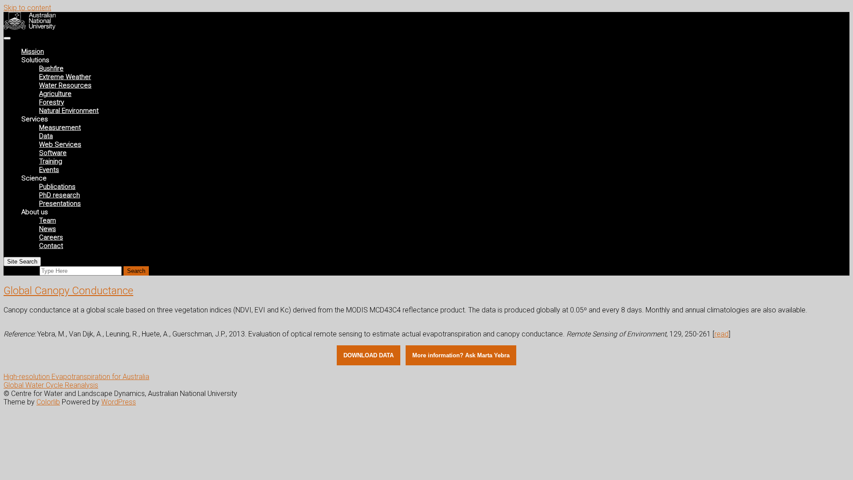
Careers (51, 237)
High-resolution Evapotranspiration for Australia (76, 376)
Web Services (60, 144)
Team (47, 220)
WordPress (118, 402)
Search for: (21, 270)
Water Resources (65, 85)
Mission (32, 52)
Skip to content (27, 8)
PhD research (59, 195)
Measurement (60, 128)
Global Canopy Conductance (68, 290)
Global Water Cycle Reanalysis (51, 385)
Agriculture (55, 94)
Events (49, 170)
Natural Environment (69, 111)
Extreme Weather (65, 77)
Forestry (51, 102)
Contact (51, 246)
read (721, 334)
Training (50, 161)
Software (53, 153)
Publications (57, 187)
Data (46, 136)
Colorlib (48, 402)
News (47, 229)
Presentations (60, 204)
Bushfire (51, 68)
